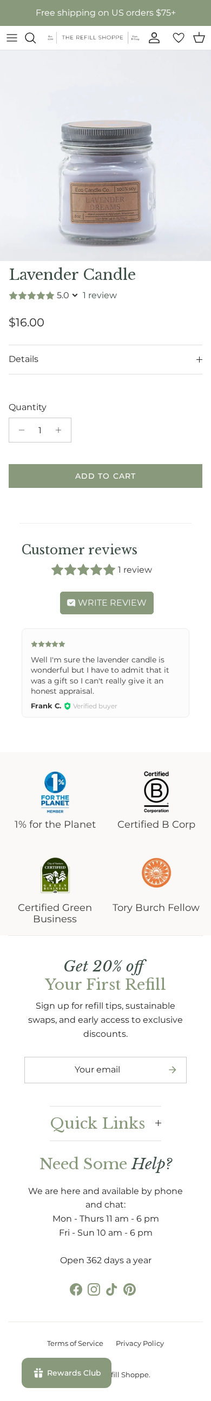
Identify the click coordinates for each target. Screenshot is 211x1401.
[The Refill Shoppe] (94, 38)
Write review (111, 603)
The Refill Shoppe (118, 1374)
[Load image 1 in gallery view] (105, 155)
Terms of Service (75, 1343)
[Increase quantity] (61, 430)
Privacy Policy (140, 1343)
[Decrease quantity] (18, 430)
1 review (100, 295)
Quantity (28, 407)
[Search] (36, 38)
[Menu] (12, 38)
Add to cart (105, 476)
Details (23, 359)
